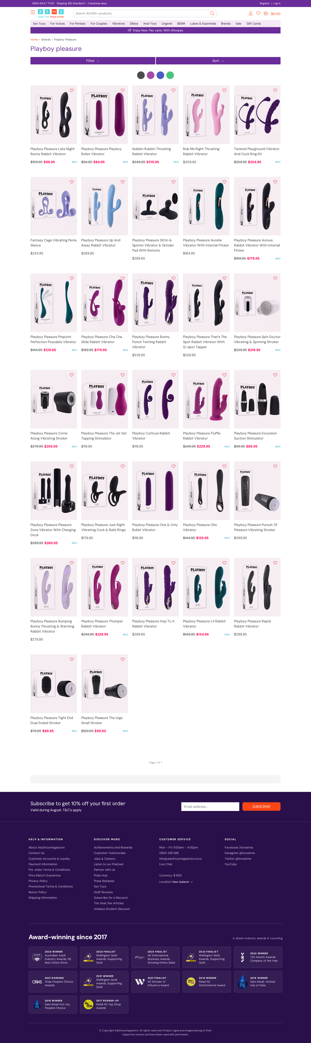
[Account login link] (251, 14)
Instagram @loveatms (240, 853)
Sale (238, 23)
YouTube (231, 864)
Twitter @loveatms (238, 859)
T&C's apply (72, 810)
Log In (277, 3)
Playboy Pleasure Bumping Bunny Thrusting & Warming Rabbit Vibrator (52, 626)
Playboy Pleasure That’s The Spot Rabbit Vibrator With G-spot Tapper (205, 342)
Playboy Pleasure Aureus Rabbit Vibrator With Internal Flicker (257, 245)
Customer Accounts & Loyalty (49, 859)
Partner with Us (104, 870)
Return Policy (38, 892)
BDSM (181, 23)
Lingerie (167, 23)
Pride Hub (100, 875)
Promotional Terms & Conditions (51, 886)
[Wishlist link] (258, 14)
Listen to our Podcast (109, 864)
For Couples (99, 23)
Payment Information (43, 864)
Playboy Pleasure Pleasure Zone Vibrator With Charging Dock (53, 530)
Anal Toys (150, 23)
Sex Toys (39, 23)
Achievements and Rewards (113, 847)
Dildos (134, 23)
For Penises (77, 23)
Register (265, 3)
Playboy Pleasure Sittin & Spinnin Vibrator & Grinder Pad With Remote (153, 245)
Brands (226, 23)
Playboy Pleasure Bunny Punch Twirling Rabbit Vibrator (151, 342)
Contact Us (36, 853)
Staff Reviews (103, 892)
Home (34, 39)
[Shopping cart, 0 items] (266, 13)
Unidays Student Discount (112, 909)
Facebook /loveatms (239, 847)
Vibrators (118, 23)
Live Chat (165, 864)
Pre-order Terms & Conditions (49, 870)
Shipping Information (43, 898)
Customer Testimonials (109, 853)
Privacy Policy (38, 881)
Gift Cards (253, 23)
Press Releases (104, 881)
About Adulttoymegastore (47, 847)
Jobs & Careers (104, 859)
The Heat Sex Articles (109, 903)
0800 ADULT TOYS (43, 3)
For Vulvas (57, 23)
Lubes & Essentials (203, 23)
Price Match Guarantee (45, 875)
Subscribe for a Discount (111, 898)
